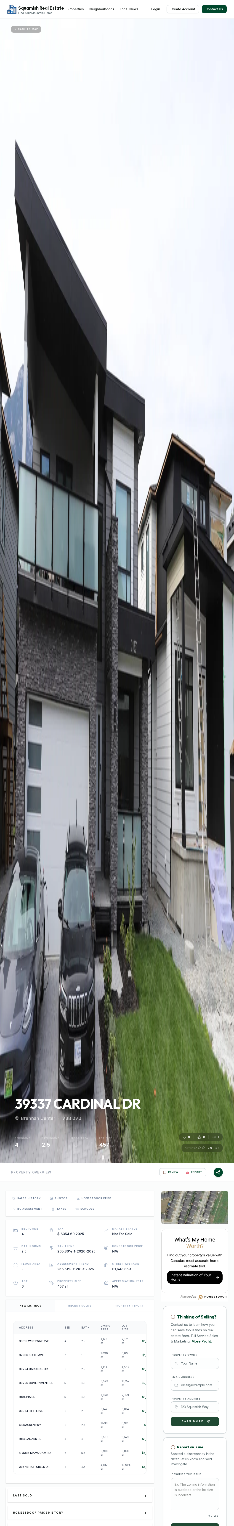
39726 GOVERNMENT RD (36, 1383)
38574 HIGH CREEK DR (34, 1467)
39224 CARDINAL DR (33, 1369)
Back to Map (28, 29)
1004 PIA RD (27, 1397)
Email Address (183, 1377)
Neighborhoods (101, 9)
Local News (129, 9)
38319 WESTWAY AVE (34, 1341)
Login (155, 9)
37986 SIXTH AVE (31, 1355)
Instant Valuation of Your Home (191, 1277)
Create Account (182, 9)
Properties (75, 9)
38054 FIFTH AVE (31, 1411)
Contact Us (214, 9)
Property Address (186, 1398)
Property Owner (184, 1355)
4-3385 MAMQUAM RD (35, 1453)
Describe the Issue (186, 1474)
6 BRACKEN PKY (30, 1425)
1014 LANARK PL (30, 1439)
